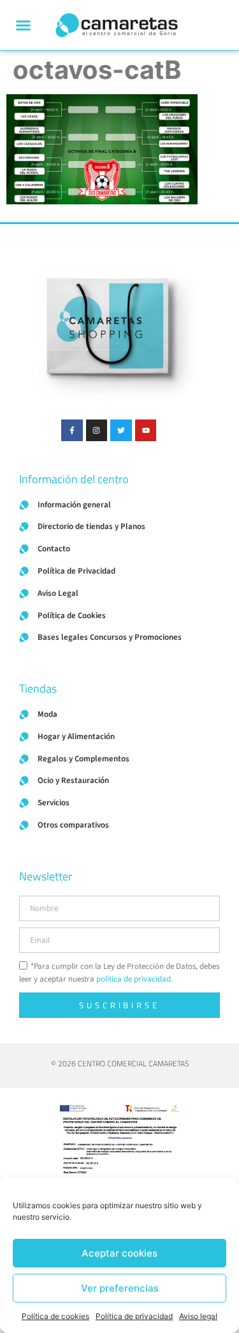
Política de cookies (55, 1316)
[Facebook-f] (72, 430)
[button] (23, 25)
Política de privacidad (134, 1316)
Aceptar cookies (119, 1253)
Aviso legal (198, 1316)
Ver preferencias (120, 1288)
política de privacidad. (134, 979)
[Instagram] (97, 430)
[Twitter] (121, 430)
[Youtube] (146, 430)
